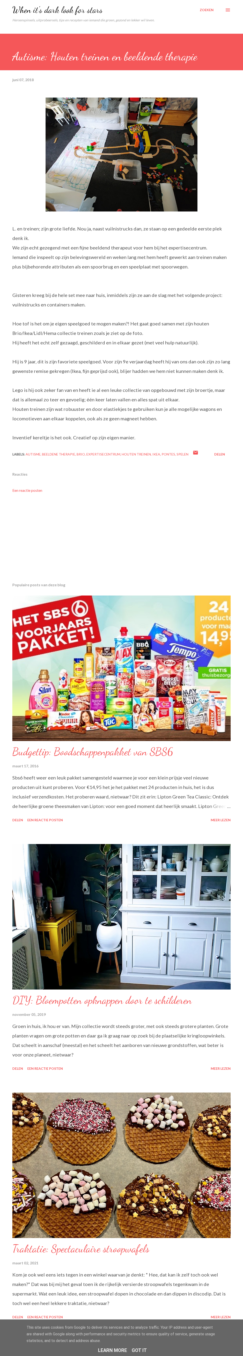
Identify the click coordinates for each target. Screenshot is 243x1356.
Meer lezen (221, 820)
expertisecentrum (103, 454)
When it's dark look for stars (57, 10)
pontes (168, 454)
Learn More (112, 1350)
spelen (182, 454)
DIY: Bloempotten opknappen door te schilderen (102, 1000)
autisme (33, 454)
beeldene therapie (58, 454)
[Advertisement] (121, 541)
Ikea (156, 454)
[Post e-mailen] (195, 454)
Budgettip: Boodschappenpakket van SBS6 (92, 752)
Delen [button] (219, 454)
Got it (139, 1350)
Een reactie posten (27, 490)
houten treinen (136, 454)
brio (81, 454)
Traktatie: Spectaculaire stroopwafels (80, 1249)
